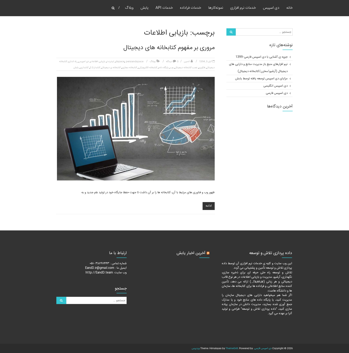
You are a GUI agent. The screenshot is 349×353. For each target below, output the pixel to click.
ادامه (209, 205)
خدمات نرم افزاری (243, 8)
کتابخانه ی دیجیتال (111, 68)
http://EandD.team (99, 272)
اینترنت (110, 61)
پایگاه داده (164, 68)
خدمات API (164, 8)
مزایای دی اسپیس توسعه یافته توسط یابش (261, 78)
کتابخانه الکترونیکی (147, 68)
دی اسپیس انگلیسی (275, 85)
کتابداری (84, 68)
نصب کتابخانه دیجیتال (186, 68)
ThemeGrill (232, 348)
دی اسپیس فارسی (277, 93)
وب (171, 68)
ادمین (187, 61)
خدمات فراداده (190, 8)
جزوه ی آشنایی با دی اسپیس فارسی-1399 (261, 56)
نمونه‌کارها (215, 8)
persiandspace (134, 61)
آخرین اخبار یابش (191, 253)
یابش (144, 8)
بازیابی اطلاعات (97, 61)
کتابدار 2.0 (95, 68)
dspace (120, 61)
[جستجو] (231, 32)
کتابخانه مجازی (129, 68)
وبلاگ (129, 8)
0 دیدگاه (172, 61)
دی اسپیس (271, 8)
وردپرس (196, 348)
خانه (289, 8)
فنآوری (202, 68)
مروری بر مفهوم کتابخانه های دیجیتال (169, 48)
